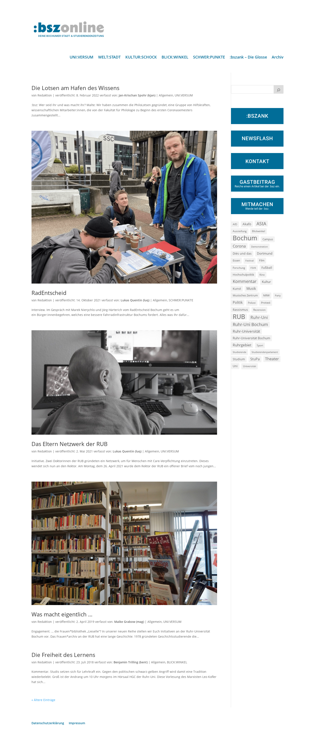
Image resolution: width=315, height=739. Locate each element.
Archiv (278, 58)
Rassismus (240, 310)
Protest (265, 303)
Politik (238, 302)
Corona (239, 246)
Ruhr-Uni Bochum (250, 324)
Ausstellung (240, 231)
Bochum (245, 238)
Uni (235, 366)
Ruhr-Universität (246, 331)
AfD (235, 224)
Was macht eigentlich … (62, 614)
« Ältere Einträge (43, 700)
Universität (249, 366)
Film (261, 260)
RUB (239, 317)
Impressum (77, 723)
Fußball (266, 268)
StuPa (255, 359)
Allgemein (166, 95)
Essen (236, 260)
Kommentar (244, 281)
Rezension (259, 309)
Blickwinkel (258, 231)
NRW (266, 295)
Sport (260, 345)
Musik (251, 288)
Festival (249, 260)
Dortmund (264, 253)
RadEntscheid (49, 293)
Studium (239, 359)
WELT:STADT (109, 58)
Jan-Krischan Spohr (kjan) (137, 95)
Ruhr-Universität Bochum (251, 338)
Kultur (266, 281)
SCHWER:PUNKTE (209, 58)
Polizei (252, 302)
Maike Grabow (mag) (129, 622)
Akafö (247, 224)
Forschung (239, 268)
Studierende (239, 352)
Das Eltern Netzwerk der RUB (70, 444)
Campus (267, 239)
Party (278, 295)
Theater (272, 358)
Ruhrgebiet (242, 344)
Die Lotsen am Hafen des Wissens (75, 88)
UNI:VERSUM (81, 58)
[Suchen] (279, 89)
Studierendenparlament (265, 352)
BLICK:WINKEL (175, 58)
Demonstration (259, 246)
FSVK (253, 267)
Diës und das (242, 253)
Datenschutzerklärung (48, 723)
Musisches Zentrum (245, 295)
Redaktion (45, 95)
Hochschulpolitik (243, 274)
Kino (262, 274)
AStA (261, 224)
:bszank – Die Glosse (248, 58)
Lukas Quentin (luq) (135, 300)
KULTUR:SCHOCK (141, 58)
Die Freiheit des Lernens (63, 655)
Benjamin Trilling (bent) (131, 662)
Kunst (237, 289)
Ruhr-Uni (259, 317)
